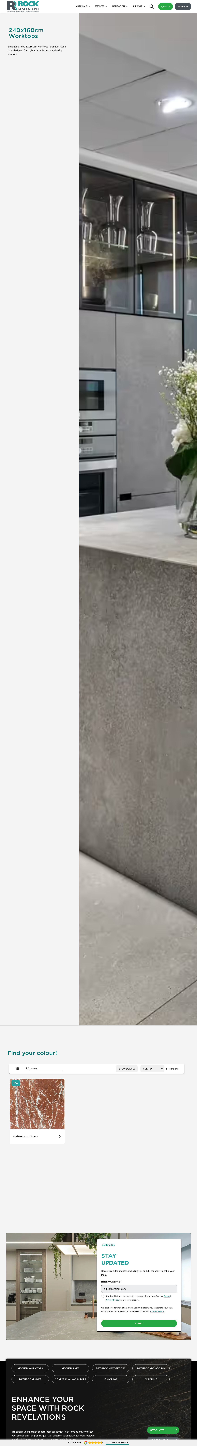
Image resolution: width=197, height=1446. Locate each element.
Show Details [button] (127, 1068)
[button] (84, 6)
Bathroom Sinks (30, 1379)
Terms (167, 1296)
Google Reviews (117, 1442)
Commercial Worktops (70, 1379)
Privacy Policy (112, 1300)
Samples (183, 6)
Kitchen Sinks (70, 1368)
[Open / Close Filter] (17, 1068)
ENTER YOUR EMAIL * (111, 1282)
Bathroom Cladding (151, 1368)
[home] (23, 6)
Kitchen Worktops (30, 1368)
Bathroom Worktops (110, 1368)
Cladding (151, 1379)
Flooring (110, 1379)
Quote (165, 6)
